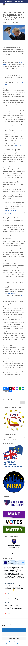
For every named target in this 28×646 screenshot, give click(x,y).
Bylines (12, 22)
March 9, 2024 (8, 213)
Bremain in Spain (14, 545)
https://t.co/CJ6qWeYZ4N (14, 79)
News (16, 22)
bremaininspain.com (14, 547)
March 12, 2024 (18, 145)
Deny (14, 634)
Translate (14, 439)
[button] (25, 621)
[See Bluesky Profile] (23, 562)
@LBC (6, 293)
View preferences (14, 638)
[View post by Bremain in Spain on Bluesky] (14, 580)
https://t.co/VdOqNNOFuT (11, 142)
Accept (14, 630)
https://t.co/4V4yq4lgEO (11, 210)
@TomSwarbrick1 (12, 293)
